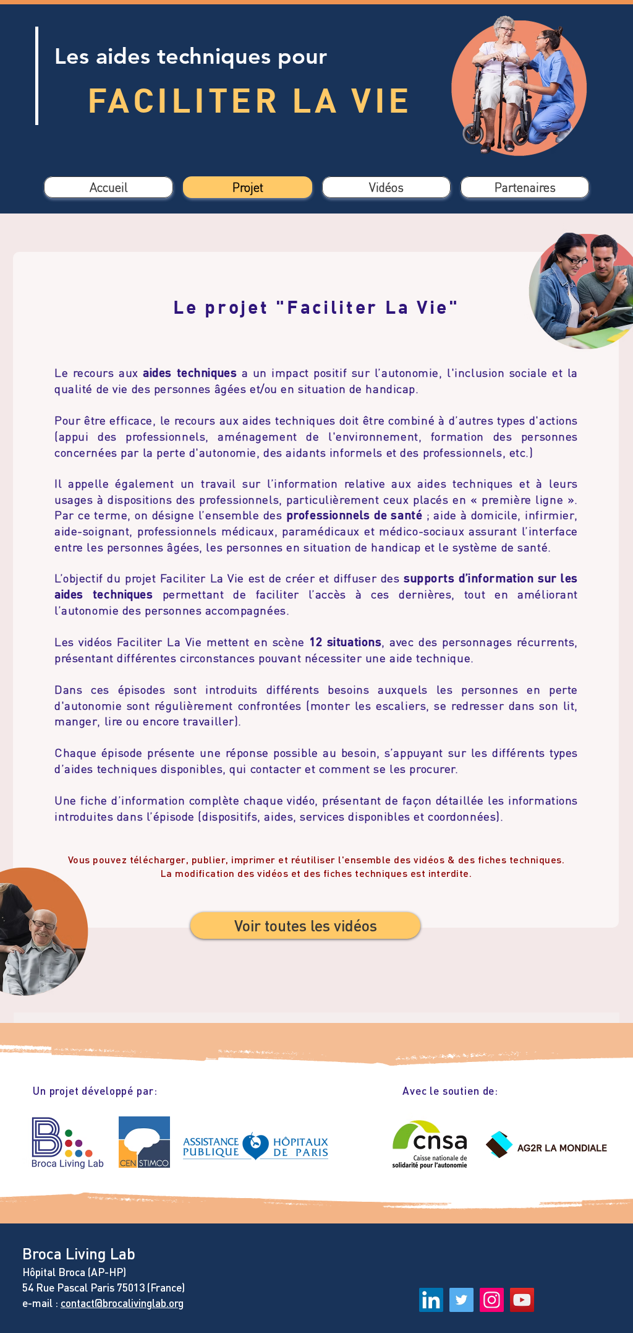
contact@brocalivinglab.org (122, 1302)
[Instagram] (492, 1300)
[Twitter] (461, 1300)
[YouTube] (522, 1300)
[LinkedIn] (431, 1300)
